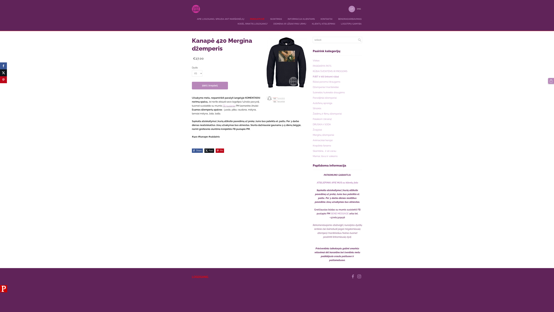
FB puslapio (229, 105)
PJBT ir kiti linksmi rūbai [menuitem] (326, 76)
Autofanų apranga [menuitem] (322, 103)
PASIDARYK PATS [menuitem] (322, 66)
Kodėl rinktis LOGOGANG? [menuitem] (253, 24)
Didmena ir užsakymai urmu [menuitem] (289, 24)
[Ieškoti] (359, 40)
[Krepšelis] (551, 81)
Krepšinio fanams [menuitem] (322, 145)
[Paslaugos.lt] (3, 291)
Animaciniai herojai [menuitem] (323, 140)
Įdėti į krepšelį (210, 85)
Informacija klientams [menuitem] (301, 19)
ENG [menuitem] (359, 9)
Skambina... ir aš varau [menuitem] (324, 151)
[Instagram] (359, 276)
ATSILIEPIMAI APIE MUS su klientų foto (337, 182)
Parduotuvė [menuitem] (257, 19)
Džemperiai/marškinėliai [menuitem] (326, 87)
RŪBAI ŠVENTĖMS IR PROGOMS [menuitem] (330, 71)
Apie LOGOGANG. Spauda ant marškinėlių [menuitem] (220, 19)
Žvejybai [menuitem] (317, 129)
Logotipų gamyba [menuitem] (351, 24)
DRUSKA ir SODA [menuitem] (322, 124)
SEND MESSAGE (340, 213)
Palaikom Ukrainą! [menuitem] (322, 119)
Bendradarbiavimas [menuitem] (350, 19)
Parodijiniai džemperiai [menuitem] (325, 97)
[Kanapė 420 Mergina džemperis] (275, 99)
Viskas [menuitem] (316, 60)
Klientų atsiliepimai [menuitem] (323, 24)
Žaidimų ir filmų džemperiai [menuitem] (327, 113)
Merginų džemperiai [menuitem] (323, 135)
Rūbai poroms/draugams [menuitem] (326, 81)
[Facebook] (353, 276)
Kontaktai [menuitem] (326, 19)
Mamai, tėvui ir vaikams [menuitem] (325, 156)
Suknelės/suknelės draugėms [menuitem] (329, 92)
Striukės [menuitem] (317, 108)
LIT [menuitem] (351, 9)
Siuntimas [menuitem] (276, 19)
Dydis (195, 67)
